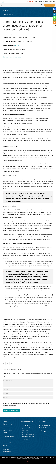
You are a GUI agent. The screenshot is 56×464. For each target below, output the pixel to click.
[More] (54, 22)
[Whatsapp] (54, 17)
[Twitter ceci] (8, 363)
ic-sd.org (17, 45)
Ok (28, 461)
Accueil (4, 13)
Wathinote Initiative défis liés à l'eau (16, 13)
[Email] (54, 20)
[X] (54, 11)
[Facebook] (54, 9)
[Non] (54, 459)
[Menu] (1, 5)
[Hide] (55, 25)
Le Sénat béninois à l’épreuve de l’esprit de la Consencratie (27, 427)
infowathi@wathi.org (46, 427)
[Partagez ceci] (4, 363)
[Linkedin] (54, 14)
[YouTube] (45, 431)
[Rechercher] (41, 5)
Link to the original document (12, 57)
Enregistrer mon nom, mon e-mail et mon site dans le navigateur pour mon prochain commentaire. (26, 404)
